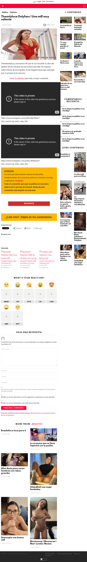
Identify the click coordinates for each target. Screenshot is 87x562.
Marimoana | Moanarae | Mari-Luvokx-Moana (43, 542)
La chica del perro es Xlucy (80, 175)
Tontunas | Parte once (64, 62)
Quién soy (77, 553)
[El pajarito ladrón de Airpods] (80, 37)
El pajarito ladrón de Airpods (78, 44)
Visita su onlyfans (16, 78)
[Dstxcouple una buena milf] (14, 516)
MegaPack (29, 204)
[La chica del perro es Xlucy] (80, 162)
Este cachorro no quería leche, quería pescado (65, 205)
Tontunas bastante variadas (78, 27)
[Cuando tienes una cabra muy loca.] (80, 55)
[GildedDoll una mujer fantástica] (43, 469)
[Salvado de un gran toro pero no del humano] (66, 76)
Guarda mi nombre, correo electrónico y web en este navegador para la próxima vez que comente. (28, 390)
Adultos (37, 424)
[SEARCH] (84, 6)
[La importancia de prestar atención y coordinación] (80, 187)
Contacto (19, 181)
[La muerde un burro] (66, 20)
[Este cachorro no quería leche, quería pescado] (66, 190)
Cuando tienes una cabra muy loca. (78, 64)
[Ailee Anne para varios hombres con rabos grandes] (14, 459)
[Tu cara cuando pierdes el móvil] (66, 37)
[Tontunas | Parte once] (66, 55)
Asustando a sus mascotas (79, 81)
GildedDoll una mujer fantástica (78, 263)
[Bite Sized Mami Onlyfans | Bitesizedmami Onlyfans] (80, 221)
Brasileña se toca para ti (13, 431)
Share (4, 31)
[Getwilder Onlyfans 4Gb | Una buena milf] (9, 255)
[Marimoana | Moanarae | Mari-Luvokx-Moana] (43, 518)
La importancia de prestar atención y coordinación (79, 200)
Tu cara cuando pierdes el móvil (64, 45)
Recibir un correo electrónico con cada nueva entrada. (20, 403)
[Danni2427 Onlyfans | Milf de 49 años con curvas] (28, 255)
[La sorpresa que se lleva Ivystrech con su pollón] (43, 434)
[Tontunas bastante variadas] (80, 20)
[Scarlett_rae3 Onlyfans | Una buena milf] (47, 255)
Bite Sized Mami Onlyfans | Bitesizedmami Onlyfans (80, 236)
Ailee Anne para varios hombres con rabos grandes (13, 471)
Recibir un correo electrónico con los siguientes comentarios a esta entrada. (28, 397)
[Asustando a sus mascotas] (80, 74)
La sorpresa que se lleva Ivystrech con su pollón (42, 444)
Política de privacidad (64, 553)
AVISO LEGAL (50, 553)
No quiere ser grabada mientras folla (71, 132)
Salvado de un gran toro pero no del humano (66, 86)
